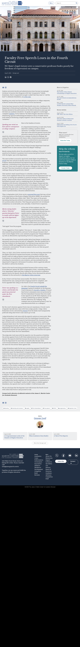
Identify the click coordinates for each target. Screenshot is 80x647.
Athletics (37, 465)
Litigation (65, 87)
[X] (8, 77)
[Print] (6, 87)
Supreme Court (72, 408)
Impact (48, 460)
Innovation (38, 463)
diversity (7, 408)
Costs (36, 458)
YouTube (70, 455)
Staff (47, 479)
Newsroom (49, 458)
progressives (62, 408)
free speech (47, 408)
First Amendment (36, 408)
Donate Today (65, 168)
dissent (25, 311)
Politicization (38, 460)
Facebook (63, 455)
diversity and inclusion (17, 408)
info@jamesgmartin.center (10, 466)
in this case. (27, 97)
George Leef (16, 73)
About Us (49, 456)
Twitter (57, 455)
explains (12, 113)
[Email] (3, 87)
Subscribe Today (65, 140)
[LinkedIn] (6, 77)
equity (27, 408)
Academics (37, 456)
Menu (51, 3)
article (4, 160)
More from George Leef (40, 443)
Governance (38, 462)
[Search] (76, 3)
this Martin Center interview (31, 275)
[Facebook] (11, 77)
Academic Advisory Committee (49, 475)
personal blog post (34, 194)
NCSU (54, 408)
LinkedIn (76, 455)
